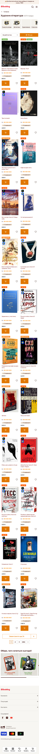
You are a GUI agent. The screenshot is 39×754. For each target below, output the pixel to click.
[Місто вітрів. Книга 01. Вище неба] (10, 202)
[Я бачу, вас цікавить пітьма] (10, 450)
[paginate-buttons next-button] (28, 642)
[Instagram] (7, 718)
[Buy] (6, 83)
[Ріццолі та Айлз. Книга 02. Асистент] (10, 499)
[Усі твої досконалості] (29, 202)
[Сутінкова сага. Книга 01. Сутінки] (29, 251)
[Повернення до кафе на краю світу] (10, 351)
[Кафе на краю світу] (29, 152)
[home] (2, 12)
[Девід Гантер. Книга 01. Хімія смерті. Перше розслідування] (29, 450)
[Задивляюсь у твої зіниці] (10, 301)
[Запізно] (10, 400)
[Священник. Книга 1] (10, 549)
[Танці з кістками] (29, 400)
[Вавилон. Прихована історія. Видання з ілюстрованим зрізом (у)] (10, 53)
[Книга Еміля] (29, 103)
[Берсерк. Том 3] (29, 53)
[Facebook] (2, 718)
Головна (6, 12)
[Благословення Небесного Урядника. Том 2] (10, 251)
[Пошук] (32, 6)
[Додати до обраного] (16, 83)
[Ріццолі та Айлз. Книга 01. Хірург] (29, 301)
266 (23, 642)
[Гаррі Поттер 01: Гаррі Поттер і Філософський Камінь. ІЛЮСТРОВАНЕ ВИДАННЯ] (29, 598)
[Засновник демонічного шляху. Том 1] (10, 152)
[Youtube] (11, 718)
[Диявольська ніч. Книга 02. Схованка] (29, 351)
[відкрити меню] (36, 6)
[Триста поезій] (10, 103)
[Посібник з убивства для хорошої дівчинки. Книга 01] (29, 499)
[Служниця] (29, 549)
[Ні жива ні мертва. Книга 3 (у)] (10, 598)
